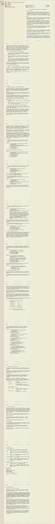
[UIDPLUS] (9, 54)
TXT (8, 5)
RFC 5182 (3, 4)
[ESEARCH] (25, 90)
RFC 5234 (24, 452)
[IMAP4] (21, 53)
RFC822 (24, 145)
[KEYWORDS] (24, 70)
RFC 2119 (21, 450)
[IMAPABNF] (31, 36)
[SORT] (38, 37)
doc (1, 2)
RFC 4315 (18, 463)
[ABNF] (20, 375)
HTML (10, 5)
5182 (8, 1)
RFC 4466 (13, 457)
